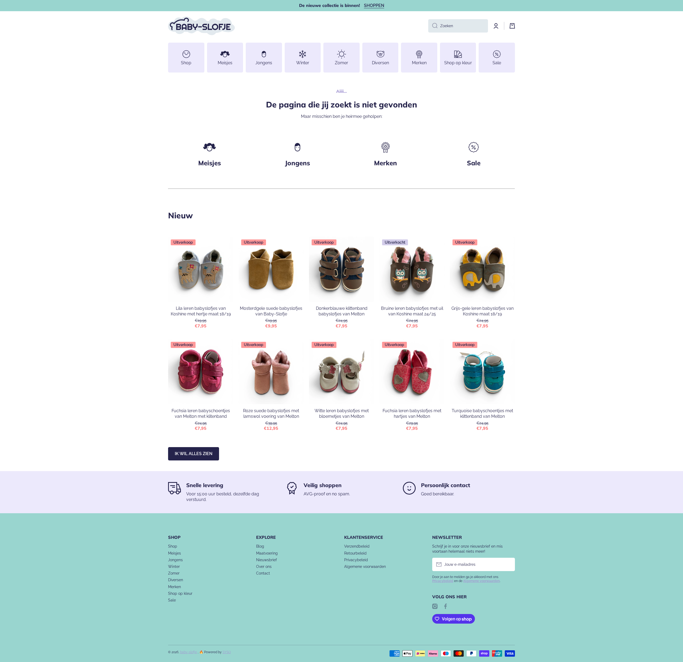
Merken (385, 163)
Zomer (174, 573)
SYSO (227, 652)
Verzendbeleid (357, 546)
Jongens (297, 163)
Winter (174, 566)
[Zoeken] (433, 26)
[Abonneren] (508, 564)
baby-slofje (188, 652)
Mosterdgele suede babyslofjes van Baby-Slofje (271, 311)
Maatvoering (267, 553)
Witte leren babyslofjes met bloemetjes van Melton (342, 413)
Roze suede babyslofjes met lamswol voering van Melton (271, 413)
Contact (263, 573)
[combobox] (458, 26)
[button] (512, 26)
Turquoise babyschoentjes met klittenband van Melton (482, 413)
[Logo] (201, 26)
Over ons (264, 566)
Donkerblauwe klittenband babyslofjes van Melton (341, 311)
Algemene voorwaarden (365, 566)
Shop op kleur (180, 593)
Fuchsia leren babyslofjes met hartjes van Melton (412, 413)
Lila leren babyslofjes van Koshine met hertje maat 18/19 (201, 311)
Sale (172, 600)
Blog (260, 546)
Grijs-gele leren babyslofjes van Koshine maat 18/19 (482, 311)
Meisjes (209, 163)
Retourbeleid (355, 553)
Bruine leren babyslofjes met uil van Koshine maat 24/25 (412, 311)
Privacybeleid (356, 560)
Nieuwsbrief (266, 560)
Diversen (175, 580)
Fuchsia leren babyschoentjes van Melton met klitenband (201, 413)
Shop (172, 546)
